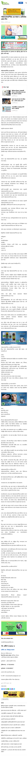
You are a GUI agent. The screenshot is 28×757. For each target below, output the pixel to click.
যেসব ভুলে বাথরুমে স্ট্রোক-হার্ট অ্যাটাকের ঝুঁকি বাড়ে (12, 716)
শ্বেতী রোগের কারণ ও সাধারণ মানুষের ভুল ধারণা (11, 744)
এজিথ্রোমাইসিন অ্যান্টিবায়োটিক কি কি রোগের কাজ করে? (13, 722)
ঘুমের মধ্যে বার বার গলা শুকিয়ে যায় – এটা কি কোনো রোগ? (13, 710)
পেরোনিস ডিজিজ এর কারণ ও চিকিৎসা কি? (10, 741)
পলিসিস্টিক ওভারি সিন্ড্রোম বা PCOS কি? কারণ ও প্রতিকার (13, 738)
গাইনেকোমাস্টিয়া (5, 699)
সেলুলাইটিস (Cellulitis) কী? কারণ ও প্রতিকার (11, 713)
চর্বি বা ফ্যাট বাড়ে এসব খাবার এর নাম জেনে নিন (11, 747)
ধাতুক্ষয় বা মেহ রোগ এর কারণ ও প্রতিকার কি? (11, 727)
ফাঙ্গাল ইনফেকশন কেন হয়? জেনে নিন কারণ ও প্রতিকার (13, 725)
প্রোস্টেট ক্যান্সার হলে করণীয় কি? (8, 719)
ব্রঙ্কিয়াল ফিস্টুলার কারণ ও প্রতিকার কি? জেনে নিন (11, 735)
